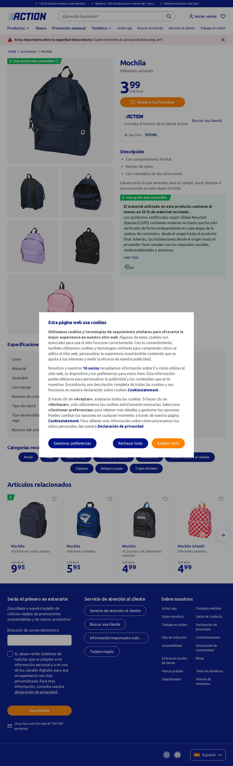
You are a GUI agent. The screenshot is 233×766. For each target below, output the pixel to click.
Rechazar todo (130, 443)
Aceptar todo (168, 443)
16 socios (91, 368)
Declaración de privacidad (120, 426)
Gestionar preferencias (72, 443)
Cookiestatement (143, 390)
